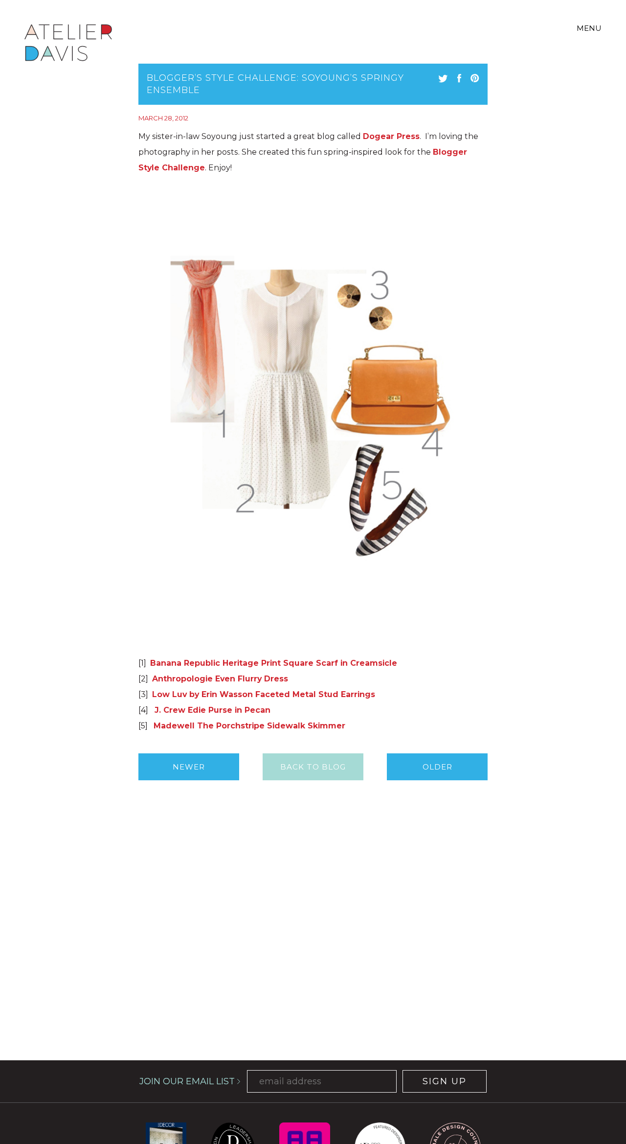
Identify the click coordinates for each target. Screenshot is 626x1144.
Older (437, 766)
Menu (589, 28)
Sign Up (445, 1081)
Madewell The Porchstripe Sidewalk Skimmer (249, 725)
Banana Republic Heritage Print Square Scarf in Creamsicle (273, 663)
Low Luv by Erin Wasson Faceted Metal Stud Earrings (263, 694)
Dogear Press (391, 136)
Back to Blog (313, 766)
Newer (189, 766)
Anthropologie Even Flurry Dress (220, 678)
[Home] (68, 44)
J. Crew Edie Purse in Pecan (211, 710)
